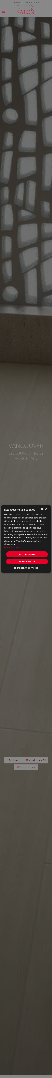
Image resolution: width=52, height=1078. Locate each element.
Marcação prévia (32, 2)
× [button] (46, 509)
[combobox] (42, 509)
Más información (12, 547)
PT (25, 9)
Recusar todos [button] (27, 561)
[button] (26, 568)
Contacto (17, 2)
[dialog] (26, 539)
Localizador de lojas (26, 5)
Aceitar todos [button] (27, 554)
